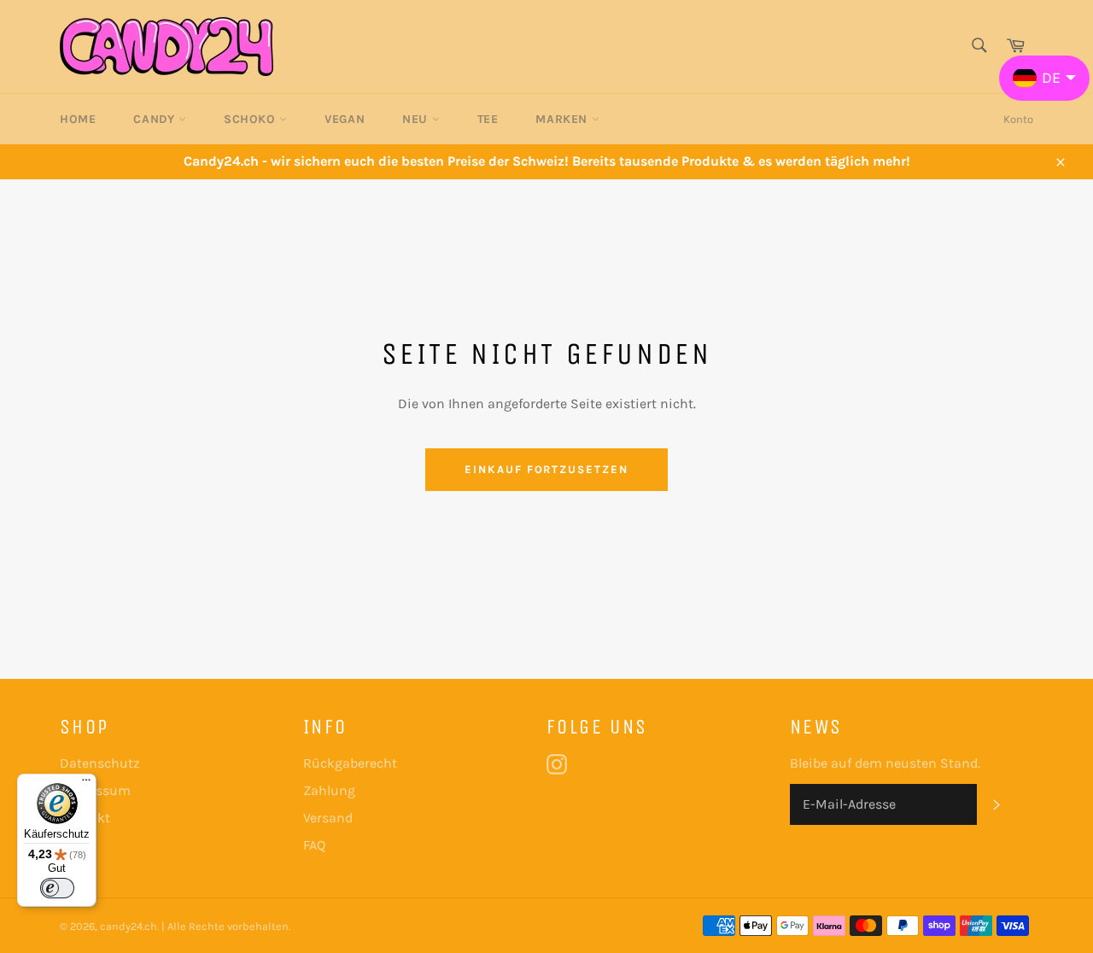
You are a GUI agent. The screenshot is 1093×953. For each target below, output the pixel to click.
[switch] (57, 888)
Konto (1018, 119)
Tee (488, 119)
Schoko (251, 119)
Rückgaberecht (350, 763)
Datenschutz (100, 763)
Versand (328, 818)
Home (78, 119)
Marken (563, 119)
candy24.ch (128, 926)
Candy (155, 119)
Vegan (344, 119)
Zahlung (329, 790)
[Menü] (86, 784)
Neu (416, 119)
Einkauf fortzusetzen (546, 469)
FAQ (314, 845)
